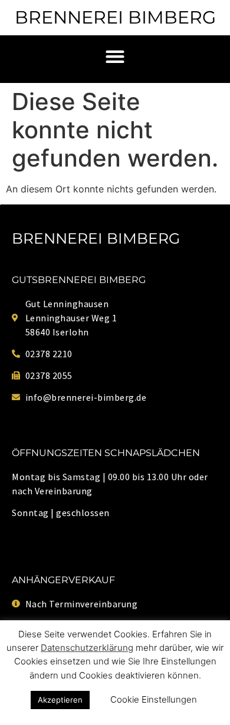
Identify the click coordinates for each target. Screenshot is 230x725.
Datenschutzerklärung (87, 647)
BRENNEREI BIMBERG (115, 17)
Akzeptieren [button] (60, 699)
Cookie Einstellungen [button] (153, 699)
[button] (115, 56)
